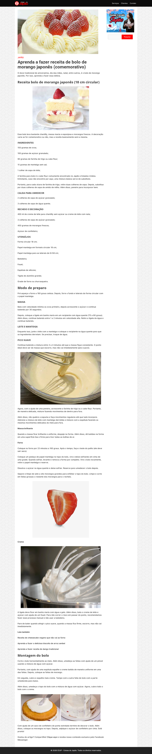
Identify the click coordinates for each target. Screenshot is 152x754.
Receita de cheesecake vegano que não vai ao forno (42, 638)
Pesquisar (127, 37)
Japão (21, 57)
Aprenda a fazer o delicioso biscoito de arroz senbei (42, 643)
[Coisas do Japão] (21, 3)
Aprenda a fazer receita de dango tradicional (38, 649)
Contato (133, 3)
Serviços (115, 3)
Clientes (124, 3)
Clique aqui (52, 737)
